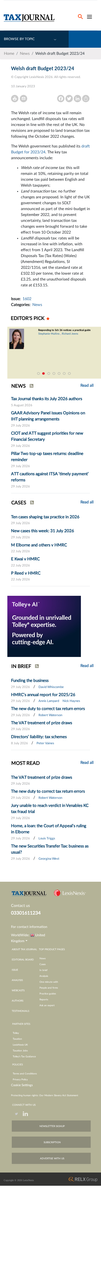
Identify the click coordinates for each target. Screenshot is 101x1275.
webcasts (18, 990)
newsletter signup (52, 1126)
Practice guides (47, 994)
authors (17, 1001)
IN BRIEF (21, 666)
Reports (43, 999)
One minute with (48, 982)
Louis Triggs (46, 838)
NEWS (18, 386)
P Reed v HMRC (25, 573)
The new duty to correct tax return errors (48, 709)
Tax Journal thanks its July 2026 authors (46, 399)
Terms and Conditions (25, 1073)
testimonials (20, 1011)
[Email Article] (23, 98)
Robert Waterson (50, 715)
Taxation (17, 1039)
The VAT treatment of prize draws (41, 723)
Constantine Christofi (63, 336)
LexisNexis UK (20, 1045)
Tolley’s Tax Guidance (24, 1056)
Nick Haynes (71, 701)
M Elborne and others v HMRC (39, 545)
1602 (27, 299)
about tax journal (24, 949)
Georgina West (48, 858)
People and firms (48, 988)
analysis (17, 980)
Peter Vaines (45, 743)
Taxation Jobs (20, 1050)
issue (15, 970)
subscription (52, 1142)
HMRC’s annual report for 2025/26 (43, 695)
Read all (87, 502)
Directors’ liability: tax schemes (39, 737)
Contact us (20, 906)
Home (9, 54)
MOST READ (25, 763)
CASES (18, 502)
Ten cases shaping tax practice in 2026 (45, 517)
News (25, 54)
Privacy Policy (20, 1079)
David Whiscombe (51, 687)
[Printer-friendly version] (14, 98)
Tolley (16, 1033)
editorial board (23, 960)
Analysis (43, 976)
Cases (42, 964)
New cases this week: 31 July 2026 (42, 531)
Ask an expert (47, 1005)
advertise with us (52, 1158)
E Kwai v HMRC (25, 559)
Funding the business (30, 680)
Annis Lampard (48, 701)
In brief (43, 970)
